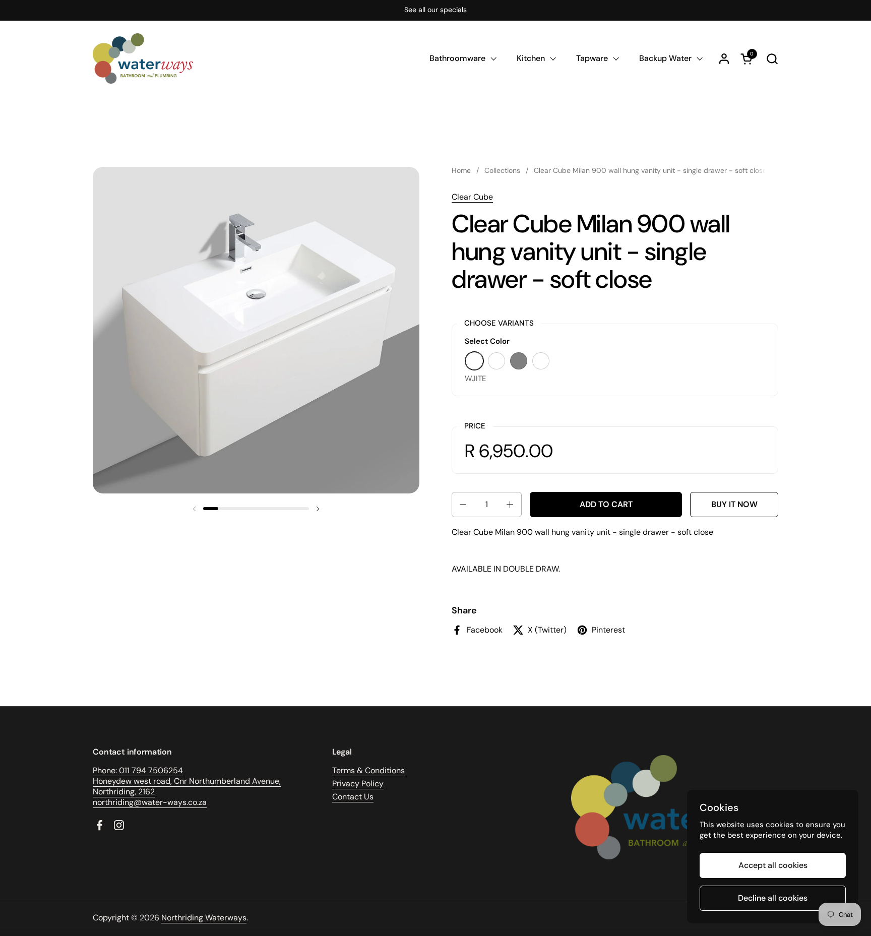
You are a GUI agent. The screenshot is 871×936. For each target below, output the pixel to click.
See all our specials (435, 10)
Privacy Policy (358, 783)
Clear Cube (472, 197)
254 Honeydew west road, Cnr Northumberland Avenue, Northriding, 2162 (187, 781)
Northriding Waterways (203, 917)
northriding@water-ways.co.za (150, 802)
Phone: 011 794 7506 (130, 770)
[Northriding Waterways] (143, 58)
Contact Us (353, 796)
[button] (772, 58)
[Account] (724, 58)
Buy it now (734, 504)
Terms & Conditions (368, 770)
